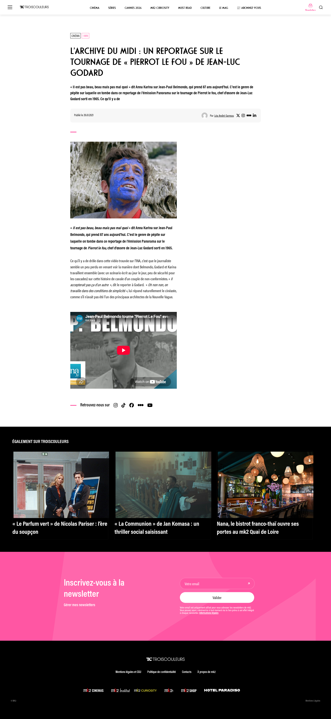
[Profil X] (238, 115)
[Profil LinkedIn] (254, 115)
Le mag (223, 8)
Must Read (185, 8)
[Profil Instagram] (243, 115)
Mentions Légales (313, 701)
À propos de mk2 (206, 672)
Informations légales (208, 613)
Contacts (186, 672)
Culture (205, 8)
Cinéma (94, 8)
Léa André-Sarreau (224, 115)
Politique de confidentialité (161, 672)
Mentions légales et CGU (128, 672)
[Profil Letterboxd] (249, 115)
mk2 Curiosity (159, 8)
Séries (112, 8)
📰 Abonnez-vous (249, 8)
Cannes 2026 (133, 8)
